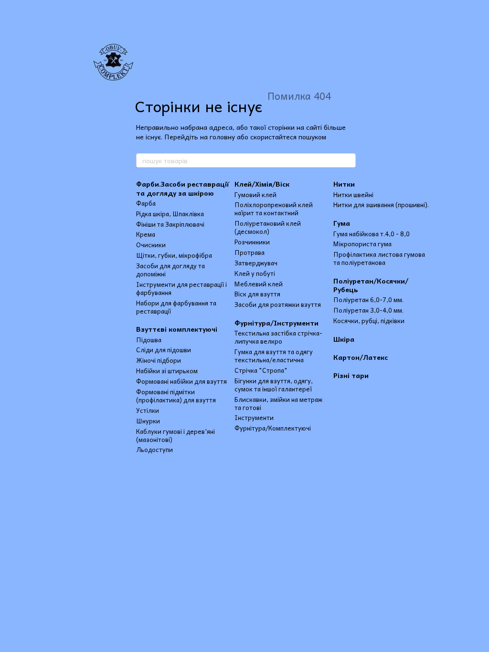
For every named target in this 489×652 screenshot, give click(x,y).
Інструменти (254, 417)
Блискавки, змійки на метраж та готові (278, 403)
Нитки (344, 184)
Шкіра (343, 339)
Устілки (147, 410)
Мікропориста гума (362, 244)
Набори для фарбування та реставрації (176, 307)
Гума (341, 223)
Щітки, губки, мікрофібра (174, 255)
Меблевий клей (258, 284)
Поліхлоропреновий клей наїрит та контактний (273, 209)
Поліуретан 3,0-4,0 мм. (368, 310)
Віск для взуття (257, 294)
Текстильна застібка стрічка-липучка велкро (278, 337)
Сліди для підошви (163, 350)
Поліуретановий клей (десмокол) (267, 227)
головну (222, 136)
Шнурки (148, 421)
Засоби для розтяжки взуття (277, 304)
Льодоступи (154, 449)
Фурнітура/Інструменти (276, 322)
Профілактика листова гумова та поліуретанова (379, 258)
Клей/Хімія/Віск (261, 184)
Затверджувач (255, 263)
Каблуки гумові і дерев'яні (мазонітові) (175, 435)
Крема (145, 234)
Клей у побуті (254, 273)
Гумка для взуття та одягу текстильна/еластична (273, 356)
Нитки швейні (353, 194)
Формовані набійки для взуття (181, 381)
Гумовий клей (255, 194)
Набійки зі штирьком (167, 371)
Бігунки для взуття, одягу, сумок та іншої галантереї (273, 385)
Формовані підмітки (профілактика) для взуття (176, 396)
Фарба (146, 203)
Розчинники (252, 242)
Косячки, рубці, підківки (368, 320)
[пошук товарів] (348, 160)
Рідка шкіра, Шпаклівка (170, 214)
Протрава (249, 252)
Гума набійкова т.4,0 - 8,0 (371, 234)
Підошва (148, 340)
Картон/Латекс (360, 357)
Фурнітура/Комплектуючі (272, 428)
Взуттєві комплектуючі (176, 329)
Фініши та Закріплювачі (170, 224)
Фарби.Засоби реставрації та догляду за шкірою (182, 188)
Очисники (151, 245)
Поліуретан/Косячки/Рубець (370, 284)
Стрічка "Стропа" (260, 370)
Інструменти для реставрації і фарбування (181, 288)
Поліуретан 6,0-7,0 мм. (368, 299)
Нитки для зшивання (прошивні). (381, 205)
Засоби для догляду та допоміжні (170, 270)
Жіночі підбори (158, 360)
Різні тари (351, 375)
